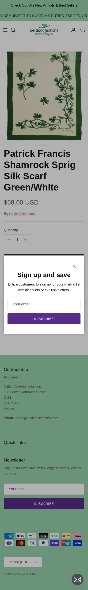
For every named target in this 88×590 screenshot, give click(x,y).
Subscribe (44, 319)
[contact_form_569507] (77, 579)
